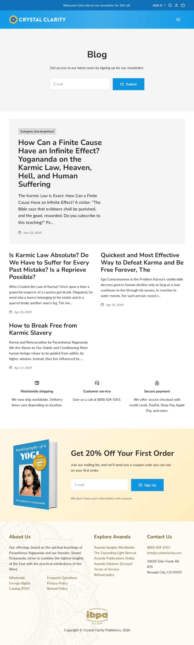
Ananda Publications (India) (114, 558)
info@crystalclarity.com (164, 553)
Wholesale (17, 578)
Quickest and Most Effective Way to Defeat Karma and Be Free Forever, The (142, 262)
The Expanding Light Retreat (115, 553)
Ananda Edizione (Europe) (113, 564)
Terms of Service (106, 569)
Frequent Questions (62, 578)
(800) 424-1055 (158, 547)
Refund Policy (57, 588)
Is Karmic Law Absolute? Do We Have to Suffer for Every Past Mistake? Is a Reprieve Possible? (49, 266)
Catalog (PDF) (19, 588)
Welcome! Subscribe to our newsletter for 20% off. (97, 5)
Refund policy (104, 575)
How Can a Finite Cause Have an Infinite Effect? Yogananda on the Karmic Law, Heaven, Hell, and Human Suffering (60, 163)
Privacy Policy (57, 583)
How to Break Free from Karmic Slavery (43, 329)
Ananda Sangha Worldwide (114, 547)
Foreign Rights (19, 583)
